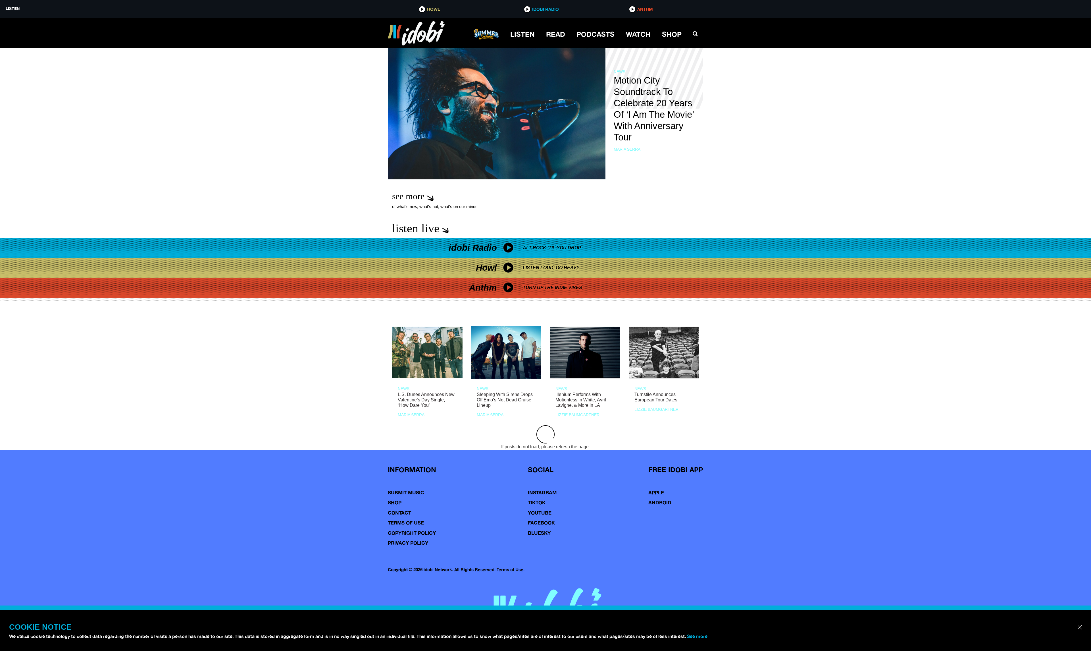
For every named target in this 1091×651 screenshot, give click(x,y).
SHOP (672, 34)
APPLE (656, 492)
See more (697, 636)
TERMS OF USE (406, 523)
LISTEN (522, 34)
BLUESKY (539, 533)
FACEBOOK (541, 523)
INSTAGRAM (542, 492)
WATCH (638, 34)
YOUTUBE (539, 513)
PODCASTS (595, 34)
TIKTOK (537, 502)
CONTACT (399, 513)
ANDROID (659, 502)
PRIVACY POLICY (408, 543)
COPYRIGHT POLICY (412, 533)
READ (555, 34)
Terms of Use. (510, 569)
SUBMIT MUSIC (406, 492)
